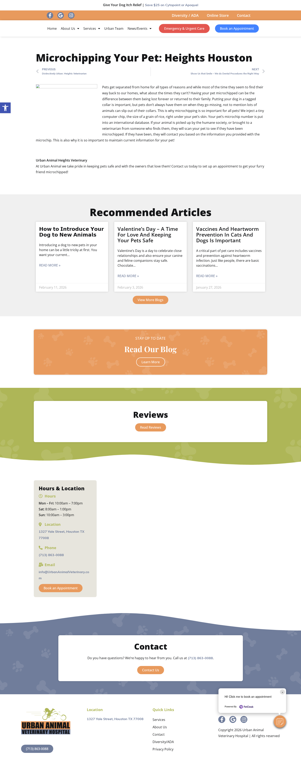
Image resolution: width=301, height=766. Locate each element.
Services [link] (89, 28)
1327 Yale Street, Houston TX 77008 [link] (115, 719)
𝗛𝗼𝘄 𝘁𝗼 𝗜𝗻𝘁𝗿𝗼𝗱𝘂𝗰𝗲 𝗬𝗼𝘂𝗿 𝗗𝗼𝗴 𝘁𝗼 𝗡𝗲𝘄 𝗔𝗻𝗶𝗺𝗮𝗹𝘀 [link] (71, 231)
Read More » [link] (49, 265)
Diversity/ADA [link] (163, 742)
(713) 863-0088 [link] (51, 555)
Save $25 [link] (171, 5)
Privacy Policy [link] (163, 749)
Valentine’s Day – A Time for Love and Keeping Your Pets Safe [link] (148, 234)
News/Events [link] (137, 28)
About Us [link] (68, 28)
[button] (280, 721)
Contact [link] (243, 15)
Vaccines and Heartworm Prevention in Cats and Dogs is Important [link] (227, 234)
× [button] (282, 692)
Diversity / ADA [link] (185, 15)
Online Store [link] (218, 15)
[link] (5, 107)
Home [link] (52, 28)
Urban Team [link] (113, 28)
